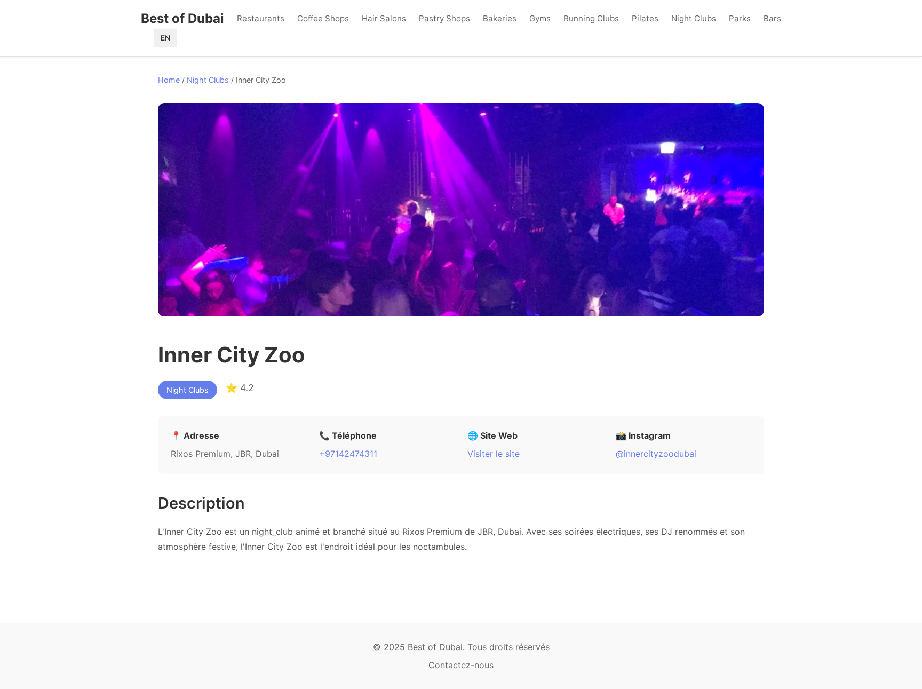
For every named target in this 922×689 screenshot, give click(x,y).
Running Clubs (591, 18)
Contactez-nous (461, 665)
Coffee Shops (323, 18)
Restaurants (260, 18)
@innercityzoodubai (656, 453)
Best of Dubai (182, 18)
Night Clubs (693, 18)
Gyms (540, 18)
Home (169, 79)
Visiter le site (493, 453)
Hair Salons (384, 18)
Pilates (645, 18)
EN (165, 38)
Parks (740, 18)
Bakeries (499, 18)
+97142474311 (348, 453)
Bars (772, 18)
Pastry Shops (444, 18)
